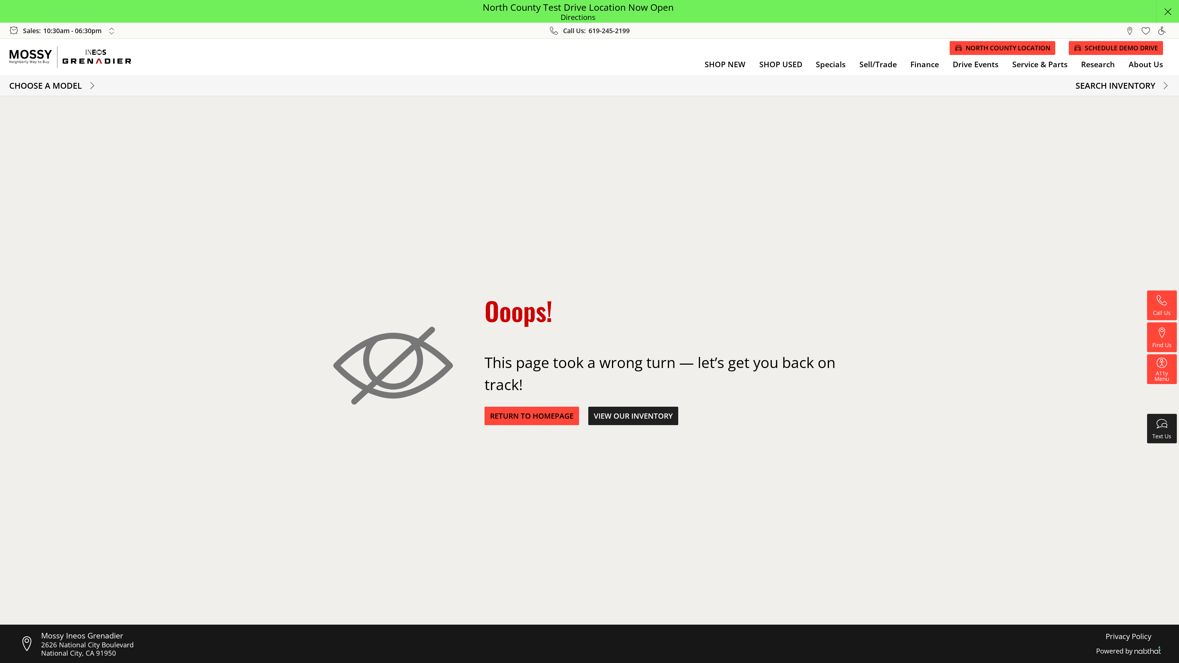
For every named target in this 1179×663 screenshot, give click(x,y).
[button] (1168, 11)
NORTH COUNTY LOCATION (1008, 48)
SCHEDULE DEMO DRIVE (1121, 48)
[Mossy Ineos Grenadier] (76, 57)
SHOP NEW (725, 64)
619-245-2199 (609, 30)
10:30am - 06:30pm (72, 30)
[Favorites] (1146, 31)
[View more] (112, 31)
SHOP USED (780, 64)
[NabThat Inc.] (1147, 651)
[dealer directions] (29, 644)
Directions (578, 17)
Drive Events (975, 64)
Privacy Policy (1128, 636)
